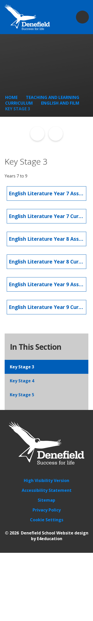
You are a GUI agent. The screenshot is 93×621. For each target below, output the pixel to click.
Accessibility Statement (47, 490)
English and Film (60, 103)
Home (11, 97)
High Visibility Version (46, 480)
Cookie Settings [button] (46, 520)
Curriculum (19, 103)
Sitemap (46, 500)
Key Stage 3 (17, 109)
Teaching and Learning (52, 97)
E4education (49, 538)
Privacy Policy (47, 510)
